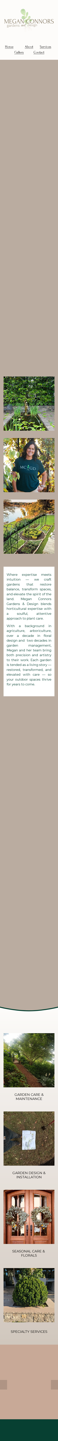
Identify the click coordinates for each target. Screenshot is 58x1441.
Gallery (19, 52)
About (29, 47)
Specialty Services (29, 1331)
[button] (3, 1385)
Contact (39, 52)
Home (9, 47)
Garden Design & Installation (29, 1175)
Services (45, 47)
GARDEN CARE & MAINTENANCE (29, 1096)
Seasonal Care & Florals (29, 1253)
